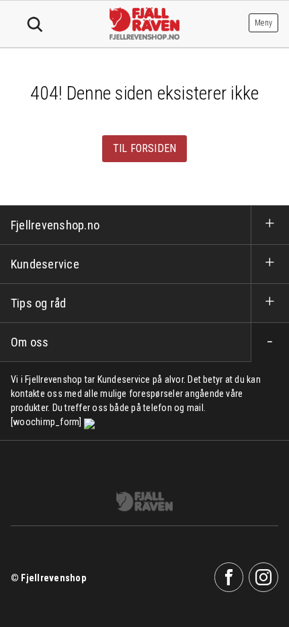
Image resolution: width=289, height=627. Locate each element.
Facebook (229, 577)
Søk (35, 25)
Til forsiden (145, 148)
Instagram (263, 577)
